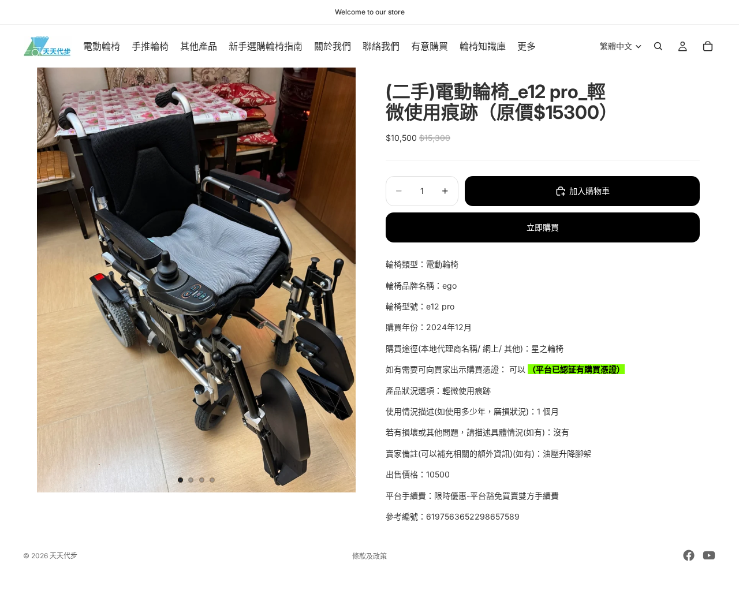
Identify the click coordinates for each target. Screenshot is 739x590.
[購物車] (708, 46)
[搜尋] (658, 46)
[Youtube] (709, 555)
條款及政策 (369, 556)
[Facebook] (689, 555)
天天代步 (63, 555)
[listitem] (527, 46)
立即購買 (543, 227)
